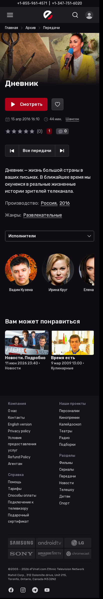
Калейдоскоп (70, 424)
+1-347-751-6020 (67, 3)
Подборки (67, 445)
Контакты (16, 418)
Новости (66, 483)
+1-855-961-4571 (32, 3)
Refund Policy (19, 457)
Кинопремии (69, 418)
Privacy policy (19, 431)
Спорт (64, 503)
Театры (65, 431)
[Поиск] (75, 14)
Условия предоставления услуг (22, 444)
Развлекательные (42, 215)
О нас (12, 411)
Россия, (49, 203)
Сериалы (66, 469)
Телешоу (66, 490)
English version (20, 424)
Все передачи (37, 150)
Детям (64, 496)
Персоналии (69, 411)
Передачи (67, 476)
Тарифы (15, 489)
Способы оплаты (22, 495)
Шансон (72, 119)
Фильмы (66, 463)
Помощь (14, 482)
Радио (64, 438)
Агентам (15, 464)
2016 (65, 203)
